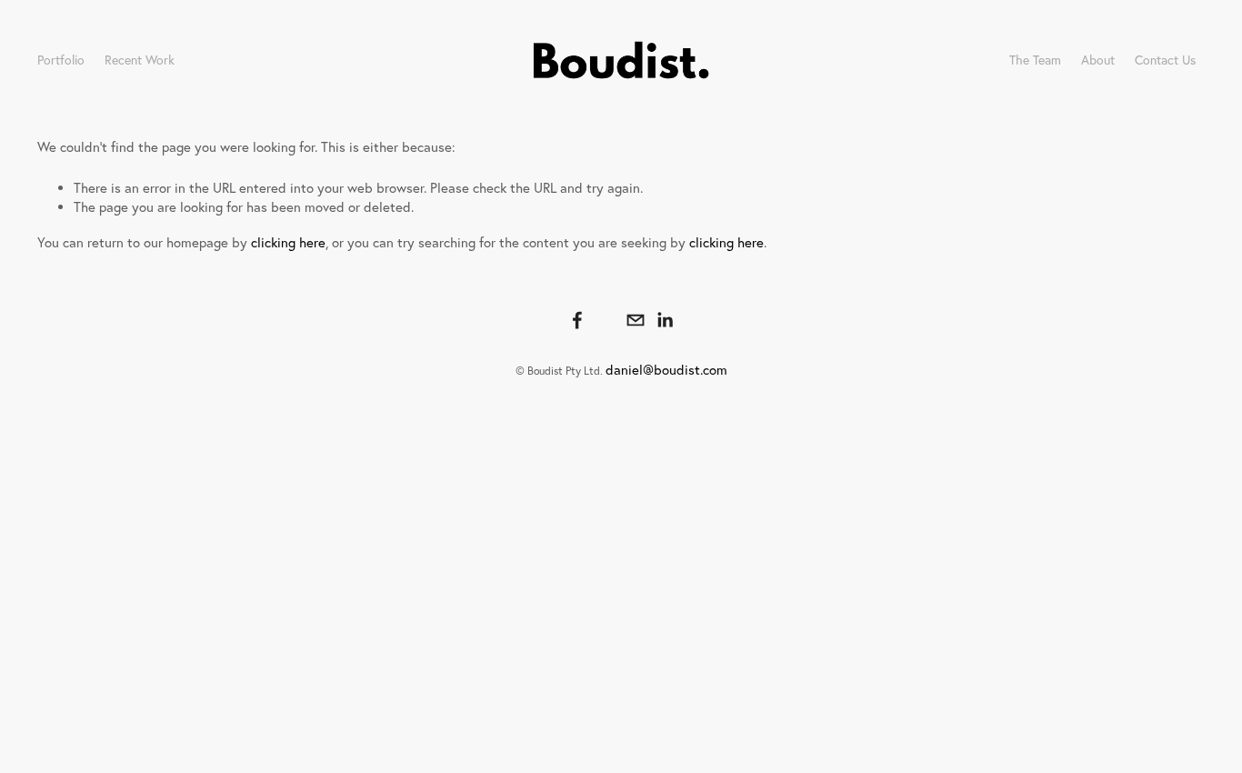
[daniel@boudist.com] (635, 320)
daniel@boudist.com (666, 369)
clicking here (288, 242)
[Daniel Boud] (606, 320)
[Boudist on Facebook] (577, 320)
